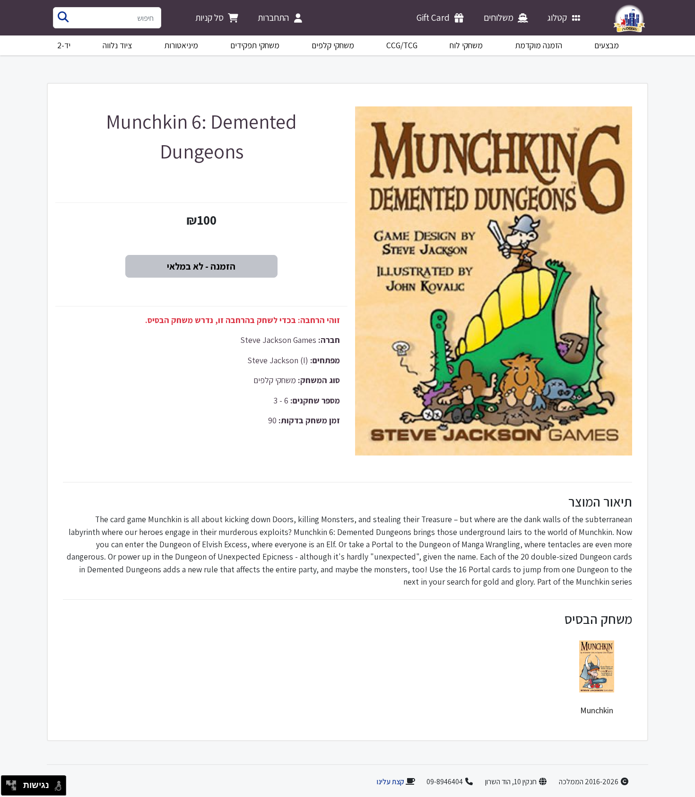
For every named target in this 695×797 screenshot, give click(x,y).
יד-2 (63, 45)
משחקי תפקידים (254, 45)
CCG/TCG (401, 45)
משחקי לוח (466, 45)
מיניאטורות (181, 45)
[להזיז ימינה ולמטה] (14, 788)
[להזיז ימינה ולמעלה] (14, 783)
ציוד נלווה (117, 45)
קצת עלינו (390, 782)
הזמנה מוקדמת (538, 45)
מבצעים (606, 45)
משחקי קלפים (333, 45)
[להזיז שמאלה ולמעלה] (8, 783)
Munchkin (596, 710)
